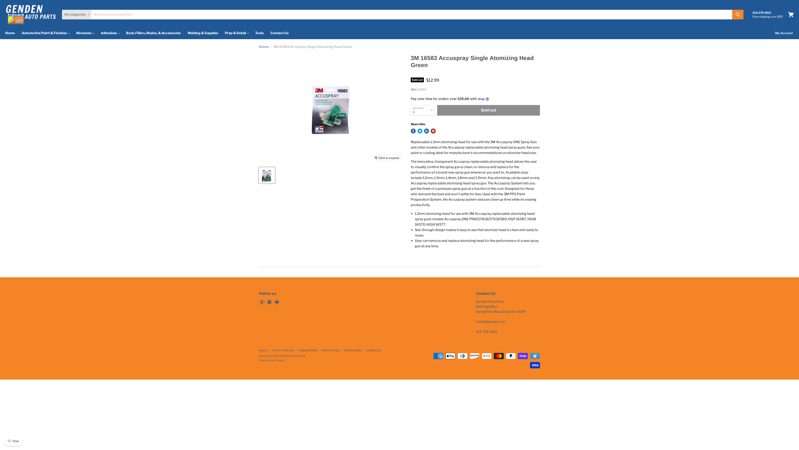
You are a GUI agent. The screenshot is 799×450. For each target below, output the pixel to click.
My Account (784, 33)
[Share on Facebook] (413, 131)
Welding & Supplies (202, 33)
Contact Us (279, 33)
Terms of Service (283, 350)
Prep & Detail (236, 33)
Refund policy (353, 350)
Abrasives (84, 33)
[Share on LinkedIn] (426, 131)
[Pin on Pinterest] (433, 131)
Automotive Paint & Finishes (44, 33)
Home (10, 33)
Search (263, 350)
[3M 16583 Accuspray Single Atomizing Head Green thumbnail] (267, 175)
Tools (259, 33)
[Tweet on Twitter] (419, 131)
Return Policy (331, 350)
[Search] (737, 14)
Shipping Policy (308, 350)
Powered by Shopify (272, 360)
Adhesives (109, 33)
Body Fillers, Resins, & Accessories (153, 33)
